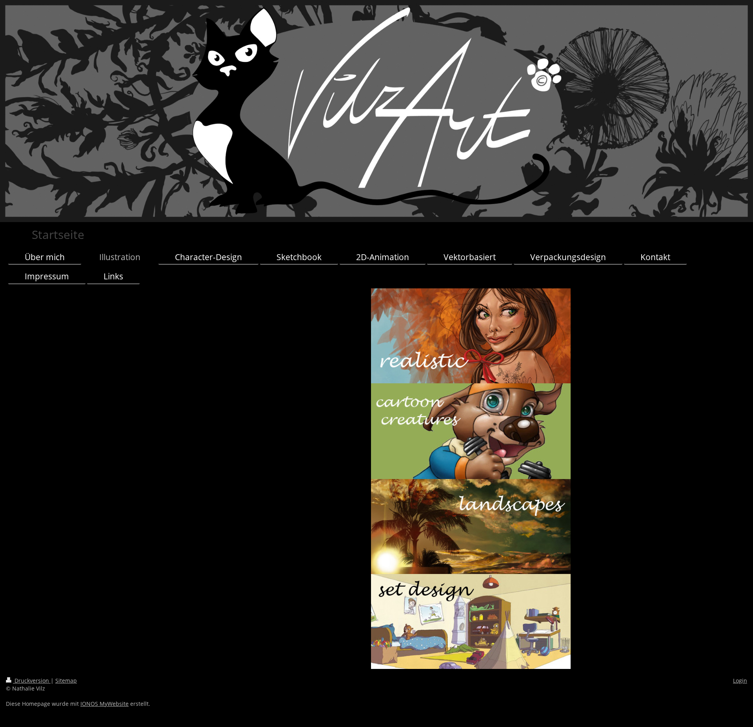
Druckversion (32, 680)
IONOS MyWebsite (104, 703)
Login (740, 680)
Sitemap (66, 680)
